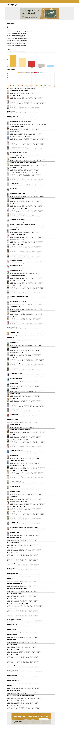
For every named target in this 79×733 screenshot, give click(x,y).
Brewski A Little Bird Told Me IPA (15, 593)
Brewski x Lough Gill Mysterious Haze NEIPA (20, 136)
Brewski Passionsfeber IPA (13, 327)
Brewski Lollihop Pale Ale (13, 665)
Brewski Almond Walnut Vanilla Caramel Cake (20, 429)
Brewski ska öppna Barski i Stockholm (19, 45)
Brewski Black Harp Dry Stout (17, 239)
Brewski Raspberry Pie (12, 659)
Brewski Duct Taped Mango (13, 690)
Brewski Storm (10, 685)
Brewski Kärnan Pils (14, 409)
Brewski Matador (14, 368)
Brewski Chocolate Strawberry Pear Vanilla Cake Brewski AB (24, 527)
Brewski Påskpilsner (14, 131)
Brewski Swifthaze (14, 342)
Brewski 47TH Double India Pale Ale (18, 234)
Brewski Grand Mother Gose (16, 357)
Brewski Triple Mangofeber (16, 260)
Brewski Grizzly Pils (14, 183)
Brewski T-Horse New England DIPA (18, 476)
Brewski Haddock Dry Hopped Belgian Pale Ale (20, 121)
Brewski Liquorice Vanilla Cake (17, 511)
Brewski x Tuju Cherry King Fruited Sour (19, 214)
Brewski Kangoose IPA (12, 419)
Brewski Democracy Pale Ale (16, 450)
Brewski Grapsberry (14, 414)
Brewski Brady (13, 291)
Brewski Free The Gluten (13, 609)
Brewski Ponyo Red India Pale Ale (17, 198)
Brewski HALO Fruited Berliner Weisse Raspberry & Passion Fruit (25, 250)
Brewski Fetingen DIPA (15, 306)
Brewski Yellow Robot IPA (13, 614)
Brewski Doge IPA (14, 455)
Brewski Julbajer (13, 188)
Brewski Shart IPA (14, 522)
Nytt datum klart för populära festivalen (19, 47)
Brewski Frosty (13, 316)
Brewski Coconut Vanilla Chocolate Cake (19, 439)
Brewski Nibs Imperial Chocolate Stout (19, 285)
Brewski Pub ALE (14, 322)
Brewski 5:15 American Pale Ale (17, 219)
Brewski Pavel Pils (14, 203)
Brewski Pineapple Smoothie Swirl (15, 583)
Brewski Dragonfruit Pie (12, 654)
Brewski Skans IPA (11, 598)
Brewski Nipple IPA (11, 629)
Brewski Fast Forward (12, 675)
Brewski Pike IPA (11, 111)
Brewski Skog (13, 434)
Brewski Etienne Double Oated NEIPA (18, 157)
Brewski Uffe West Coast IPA (16, 352)
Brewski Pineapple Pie (12, 563)
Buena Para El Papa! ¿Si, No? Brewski (18, 465)
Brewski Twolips (13, 496)
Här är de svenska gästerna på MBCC (19, 35)
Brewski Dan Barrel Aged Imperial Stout (19, 193)
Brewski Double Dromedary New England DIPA (20, 100)
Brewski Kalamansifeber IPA (16, 244)
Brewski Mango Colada (15, 398)
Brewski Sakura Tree (14, 532)
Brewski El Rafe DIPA (15, 491)
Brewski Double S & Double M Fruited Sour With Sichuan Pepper (25, 172)
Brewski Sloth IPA (14, 347)
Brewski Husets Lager (15, 311)
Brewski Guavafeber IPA (15, 481)
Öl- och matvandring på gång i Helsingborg (20, 41)
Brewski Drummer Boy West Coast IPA (19, 90)
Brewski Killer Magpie (12, 547)
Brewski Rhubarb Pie (12, 624)
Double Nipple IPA (11, 639)
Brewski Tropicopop (14, 229)
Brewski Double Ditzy (15, 363)
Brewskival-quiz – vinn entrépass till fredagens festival (22, 31)
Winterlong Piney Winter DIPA (17, 178)
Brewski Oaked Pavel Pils (15, 95)
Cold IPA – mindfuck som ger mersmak (19, 40)
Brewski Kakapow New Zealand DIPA (18, 147)
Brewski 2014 (10, 337)
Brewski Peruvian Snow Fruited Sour (18, 152)
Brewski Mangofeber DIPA (13, 680)
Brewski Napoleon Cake (12, 670)
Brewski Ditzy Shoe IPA (15, 404)
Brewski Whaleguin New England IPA (18, 501)
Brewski (11, 93)
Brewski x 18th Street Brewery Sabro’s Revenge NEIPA (22, 224)
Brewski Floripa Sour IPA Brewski (17, 506)
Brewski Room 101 (14, 383)
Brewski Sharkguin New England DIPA (18, 470)
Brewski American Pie (15, 424)
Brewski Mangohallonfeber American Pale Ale (17, 705)
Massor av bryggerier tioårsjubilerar (19, 36)
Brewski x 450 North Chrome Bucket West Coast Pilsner (23, 162)
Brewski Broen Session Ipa (16, 378)
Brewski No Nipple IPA (12, 644)
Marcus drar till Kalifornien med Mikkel (19, 43)
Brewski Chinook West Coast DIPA (18, 301)
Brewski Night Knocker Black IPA (17, 167)
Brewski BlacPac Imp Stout (16, 373)
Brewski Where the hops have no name (19, 296)
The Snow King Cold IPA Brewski (17, 460)
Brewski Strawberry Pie (12, 116)
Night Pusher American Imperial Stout (18, 142)
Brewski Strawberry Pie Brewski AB (15, 700)
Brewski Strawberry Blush (16, 265)
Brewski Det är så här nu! (13, 573)
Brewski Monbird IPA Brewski (14, 537)
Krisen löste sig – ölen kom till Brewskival (20, 38)
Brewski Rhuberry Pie (12, 568)
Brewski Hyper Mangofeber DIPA (17, 275)
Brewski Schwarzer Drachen (16, 106)
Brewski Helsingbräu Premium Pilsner (18, 280)
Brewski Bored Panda (15, 393)
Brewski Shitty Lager (14, 388)
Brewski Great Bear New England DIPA (19, 208)
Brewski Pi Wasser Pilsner (13, 542)
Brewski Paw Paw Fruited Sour (17, 126)
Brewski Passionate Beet (15, 445)
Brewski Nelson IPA (11, 578)
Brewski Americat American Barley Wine (19, 255)
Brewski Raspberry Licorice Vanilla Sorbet (17, 588)
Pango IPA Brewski (14, 332)
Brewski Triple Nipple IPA (13, 649)
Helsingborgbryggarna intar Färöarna (19, 33)
